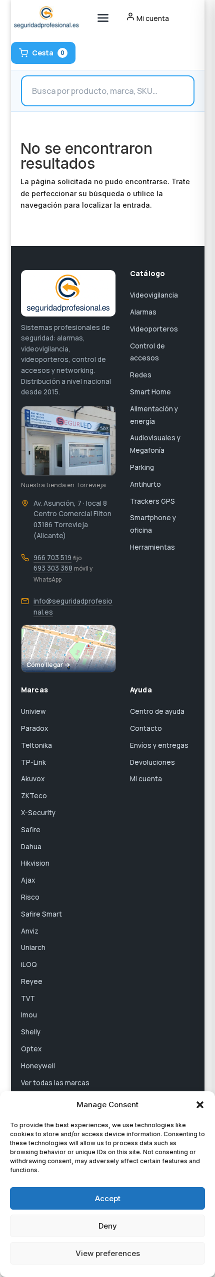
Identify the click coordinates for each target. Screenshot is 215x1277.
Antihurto (145, 484)
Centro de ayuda (157, 711)
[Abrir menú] (103, 18)
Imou (29, 1014)
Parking (142, 467)
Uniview (33, 711)
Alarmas (143, 312)
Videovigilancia (154, 295)
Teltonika (36, 745)
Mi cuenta (146, 778)
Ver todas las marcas (55, 1082)
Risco (30, 897)
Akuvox (32, 778)
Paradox (34, 728)
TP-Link (33, 762)
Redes (141, 374)
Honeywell (38, 1065)
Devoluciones (152, 762)
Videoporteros (154, 328)
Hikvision (35, 863)
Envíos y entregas (159, 745)
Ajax (28, 880)
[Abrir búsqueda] (107, 90)
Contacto (146, 728)
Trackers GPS (152, 501)
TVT (28, 998)
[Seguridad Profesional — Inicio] (45, 18)
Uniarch (33, 947)
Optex (31, 1048)
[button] (200, 1105)
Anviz (29, 931)
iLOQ (29, 964)
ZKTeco (34, 795)
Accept (107, 1198)
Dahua (31, 846)
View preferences (108, 1253)
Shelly (30, 1031)
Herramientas (152, 547)
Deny (107, 1226)
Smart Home (150, 391)
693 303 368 (53, 568)
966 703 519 (53, 557)
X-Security (38, 812)
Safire (30, 829)
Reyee (31, 981)
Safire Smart (41, 914)
